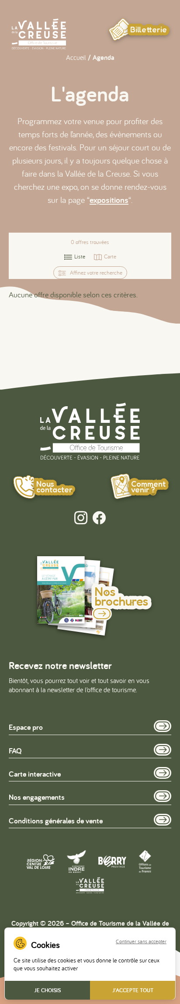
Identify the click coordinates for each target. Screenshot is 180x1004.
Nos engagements (37, 797)
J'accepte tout (132, 990)
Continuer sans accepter (141, 941)
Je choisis (47, 990)
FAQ (15, 751)
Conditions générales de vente (56, 821)
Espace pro (26, 727)
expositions (109, 200)
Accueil (76, 57)
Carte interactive (35, 774)
